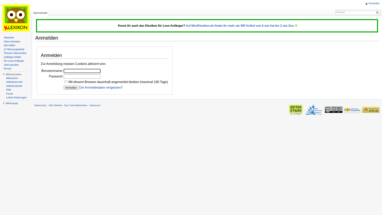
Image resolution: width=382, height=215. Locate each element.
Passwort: (56, 76)
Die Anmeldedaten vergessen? (101, 87)
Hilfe (8, 89)
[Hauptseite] (16, 18)
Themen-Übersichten (15, 53)
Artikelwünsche (14, 82)
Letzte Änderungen (16, 97)
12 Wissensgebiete (14, 49)
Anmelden (374, 3)
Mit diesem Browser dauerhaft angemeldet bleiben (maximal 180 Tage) (118, 82)
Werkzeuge (12, 103)
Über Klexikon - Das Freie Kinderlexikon (68, 105)
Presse (7, 68)
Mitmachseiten (13, 74)
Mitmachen (12, 78)
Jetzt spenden (11, 65)
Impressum (95, 105)
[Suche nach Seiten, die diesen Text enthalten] (378, 12)
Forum (9, 93)
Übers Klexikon (12, 41)
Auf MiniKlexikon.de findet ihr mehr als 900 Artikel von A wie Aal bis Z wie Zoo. (240, 25)
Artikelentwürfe (14, 86)
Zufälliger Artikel (12, 57)
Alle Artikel (9, 45)
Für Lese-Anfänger (14, 61)
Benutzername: (52, 70)
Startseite (9, 37)
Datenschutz (40, 105)
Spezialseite (40, 12)
